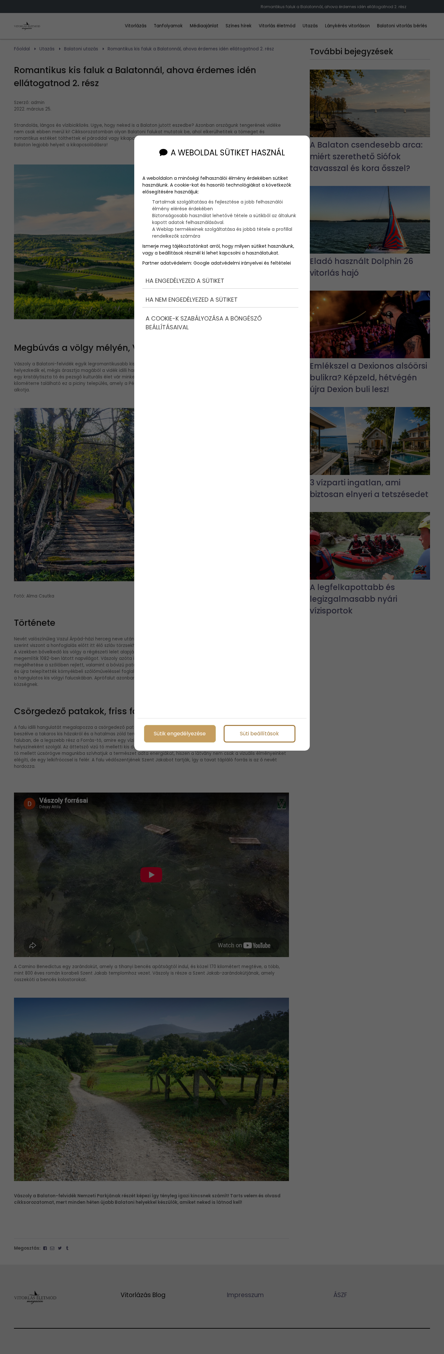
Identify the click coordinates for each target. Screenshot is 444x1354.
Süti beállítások (259, 733)
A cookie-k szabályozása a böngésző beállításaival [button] (204, 322)
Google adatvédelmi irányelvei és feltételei (242, 263)
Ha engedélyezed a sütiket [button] (185, 281)
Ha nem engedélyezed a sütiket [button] (192, 300)
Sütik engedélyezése (180, 733)
